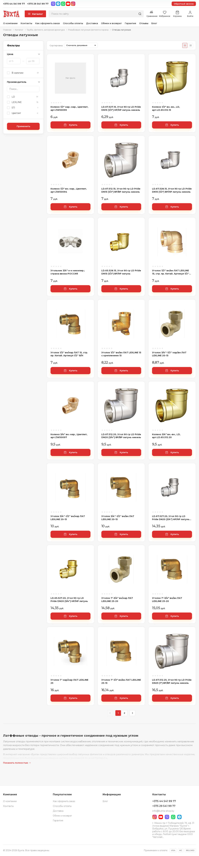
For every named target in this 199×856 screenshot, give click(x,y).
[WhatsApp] (63, 4)
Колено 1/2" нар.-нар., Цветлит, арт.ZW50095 (69, 108)
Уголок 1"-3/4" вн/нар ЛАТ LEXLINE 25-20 (117, 600)
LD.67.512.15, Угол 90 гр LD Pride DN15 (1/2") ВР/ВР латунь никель (120, 190)
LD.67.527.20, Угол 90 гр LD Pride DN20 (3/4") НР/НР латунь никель (170, 518)
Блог (154, 23)
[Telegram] (58, 4)
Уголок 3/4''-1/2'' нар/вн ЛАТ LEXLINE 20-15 (169, 354)
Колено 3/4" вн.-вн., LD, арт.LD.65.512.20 (166, 436)
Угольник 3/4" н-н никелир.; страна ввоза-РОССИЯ (68, 272)
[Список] (190, 45)
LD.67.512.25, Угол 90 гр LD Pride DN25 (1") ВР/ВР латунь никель (172, 681)
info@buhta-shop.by (163, 810)
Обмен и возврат (111, 23)
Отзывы (143, 23)
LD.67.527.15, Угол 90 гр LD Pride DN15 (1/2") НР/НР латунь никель (121, 108)
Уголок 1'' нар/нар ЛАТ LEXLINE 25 (69, 681)
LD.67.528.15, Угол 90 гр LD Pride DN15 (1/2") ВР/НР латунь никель (172, 190)
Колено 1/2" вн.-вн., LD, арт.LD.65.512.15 (166, 108)
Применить (23, 126)
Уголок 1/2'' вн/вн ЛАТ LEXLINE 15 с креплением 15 (121, 354)
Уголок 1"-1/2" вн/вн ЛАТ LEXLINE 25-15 (121, 681)
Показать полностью (15, 762)
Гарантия (130, 23)
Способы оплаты (73, 23)
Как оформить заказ (47, 23)
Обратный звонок (184, 3)
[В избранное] (88, 70)
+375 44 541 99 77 (14, 3)
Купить (73, 125)
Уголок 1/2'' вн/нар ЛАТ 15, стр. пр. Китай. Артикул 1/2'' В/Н (69, 354)
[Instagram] (73, 4)
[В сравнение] (88, 62)
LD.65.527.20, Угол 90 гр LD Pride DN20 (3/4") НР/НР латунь (69, 600)
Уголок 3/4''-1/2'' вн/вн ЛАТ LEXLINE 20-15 (117, 518)
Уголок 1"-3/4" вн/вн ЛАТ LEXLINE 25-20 (167, 600)
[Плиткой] (184, 45)
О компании (10, 23)
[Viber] (53, 4)
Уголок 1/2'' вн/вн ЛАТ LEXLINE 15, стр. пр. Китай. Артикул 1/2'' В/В (170, 272)
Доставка (92, 23)
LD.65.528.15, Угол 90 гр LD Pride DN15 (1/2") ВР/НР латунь (121, 272)
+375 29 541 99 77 (38, 3)
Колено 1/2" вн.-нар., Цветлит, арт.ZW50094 (69, 190)
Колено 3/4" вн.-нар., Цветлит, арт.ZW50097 (69, 436)
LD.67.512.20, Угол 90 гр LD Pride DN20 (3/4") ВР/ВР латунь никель (121, 436)
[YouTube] (68, 4)
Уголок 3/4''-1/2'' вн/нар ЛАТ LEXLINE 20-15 (68, 518)
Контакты (26, 23)
